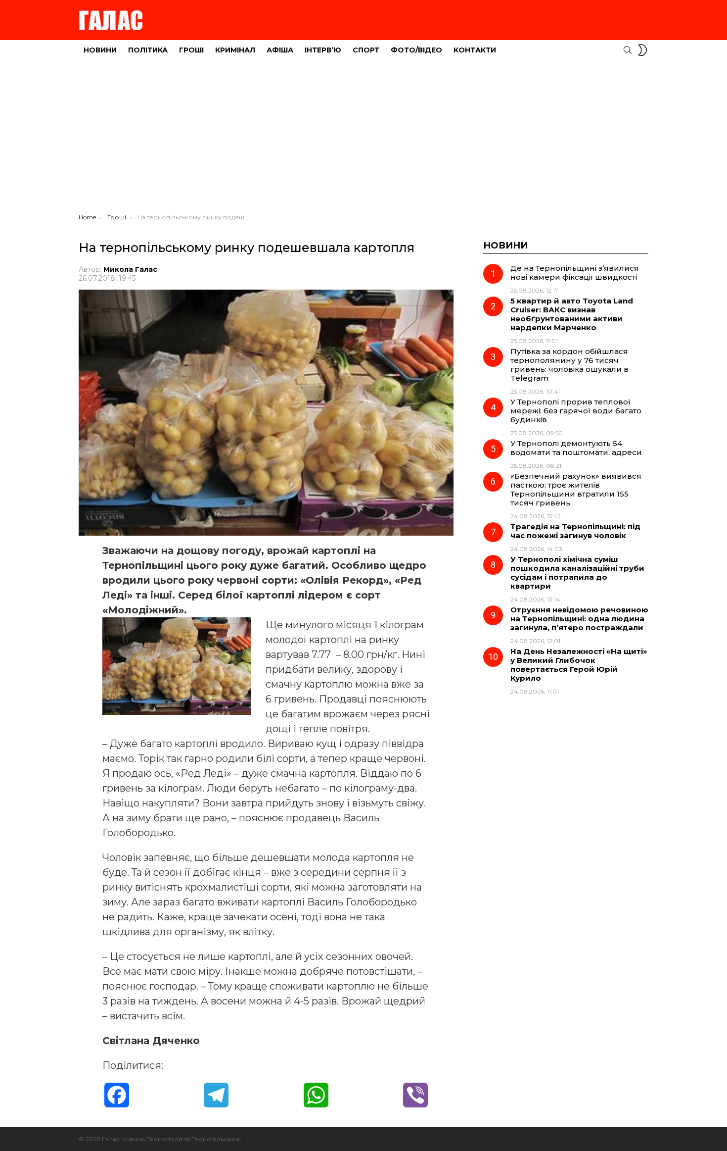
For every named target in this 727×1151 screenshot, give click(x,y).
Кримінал (235, 50)
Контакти (475, 50)
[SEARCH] (628, 50)
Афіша (280, 50)
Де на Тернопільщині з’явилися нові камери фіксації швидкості (574, 272)
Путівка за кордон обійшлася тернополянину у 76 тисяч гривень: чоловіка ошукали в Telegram (569, 365)
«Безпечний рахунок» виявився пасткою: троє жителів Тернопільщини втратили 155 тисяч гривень (575, 489)
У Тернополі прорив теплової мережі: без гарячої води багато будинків (575, 410)
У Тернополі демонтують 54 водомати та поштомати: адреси (576, 448)
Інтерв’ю (323, 50)
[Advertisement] (363, 139)
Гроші (191, 50)
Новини (100, 50)
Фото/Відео (416, 50)
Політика (148, 50)
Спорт (366, 50)
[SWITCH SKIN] (642, 50)
